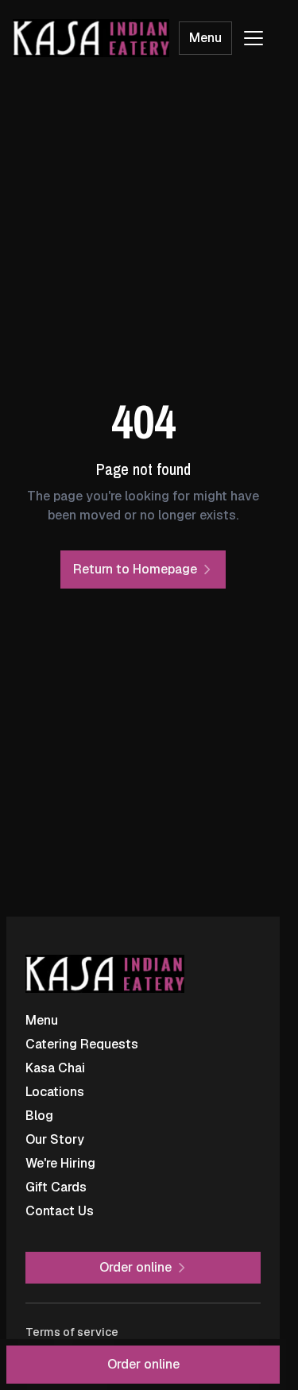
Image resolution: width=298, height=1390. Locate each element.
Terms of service (71, 1332)
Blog (39, 1115)
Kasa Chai (55, 1068)
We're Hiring (60, 1163)
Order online (143, 1364)
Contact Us (59, 1211)
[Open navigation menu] (253, 38)
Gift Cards (56, 1187)
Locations (54, 1091)
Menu (205, 37)
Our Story (54, 1139)
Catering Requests (81, 1044)
